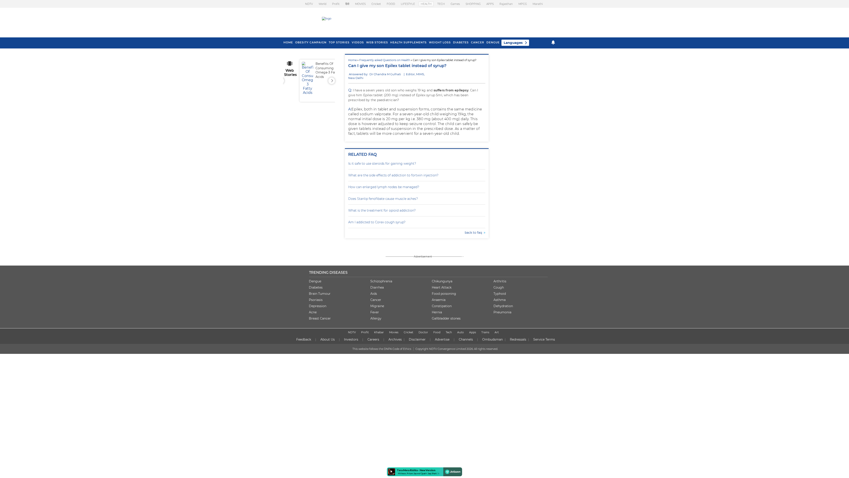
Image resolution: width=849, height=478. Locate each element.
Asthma (499, 300)
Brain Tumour (320, 294)
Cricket (376, 4)
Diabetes (316, 287)
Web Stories (377, 42)
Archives (395, 339)
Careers (373, 339)
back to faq (474, 233)
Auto (460, 332)
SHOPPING (473, 4)
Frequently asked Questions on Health (384, 60)
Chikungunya (442, 281)
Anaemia (439, 300)
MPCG (522, 4)
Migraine (377, 306)
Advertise (442, 339)
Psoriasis (316, 300)
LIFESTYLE (408, 4)
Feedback (303, 339)
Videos (358, 42)
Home (352, 60)
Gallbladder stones (446, 318)
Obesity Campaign (311, 42)
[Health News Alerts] (553, 42)
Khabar (379, 332)
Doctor (423, 332)
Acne (313, 312)
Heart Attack (441, 287)
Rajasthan (506, 4)
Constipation (442, 306)
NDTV (309, 4)
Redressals (518, 339)
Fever (374, 312)
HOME (288, 42)
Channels (466, 339)
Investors (351, 339)
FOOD (391, 4)
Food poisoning (444, 294)
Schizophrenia (381, 281)
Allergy (375, 318)
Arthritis (499, 281)
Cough (498, 287)
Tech (449, 332)
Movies (393, 332)
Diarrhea (377, 287)
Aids (373, 294)
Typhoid (499, 294)
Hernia (437, 312)
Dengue (493, 42)
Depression (317, 306)
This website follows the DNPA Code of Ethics (381, 349)
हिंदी (347, 4)
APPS (490, 4)
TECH (441, 4)
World (322, 4)
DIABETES (461, 42)
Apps (472, 332)
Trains (485, 332)
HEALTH (426, 4)
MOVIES (360, 4)
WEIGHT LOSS (440, 42)
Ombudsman (492, 339)
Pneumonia (502, 312)
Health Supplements (408, 42)
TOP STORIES (339, 42)
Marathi (538, 4)
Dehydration (503, 306)
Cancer (477, 42)
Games (455, 4)
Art (497, 332)
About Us (327, 339)
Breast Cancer (320, 318)
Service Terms (544, 339)
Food (436, 332)
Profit (336, 4)
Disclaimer (417, 339)
